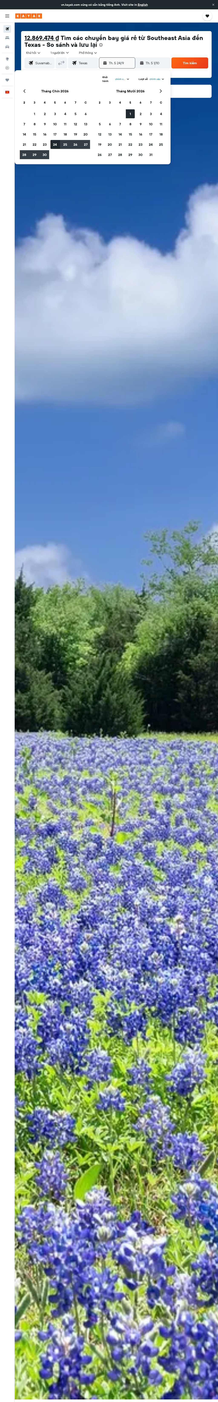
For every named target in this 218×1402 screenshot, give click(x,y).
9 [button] (45, 124)
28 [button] (24, 155)
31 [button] (150, 155)
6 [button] (86, 114)
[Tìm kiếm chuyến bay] (7, 29)
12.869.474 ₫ (41, 37)
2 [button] (45, 114)
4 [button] (65, 114)
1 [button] (34, 114)
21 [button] (24, 144)
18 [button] (65, 134)
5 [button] (75, 114)
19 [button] (75, 134)
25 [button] (65, 144)
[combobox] (88, 53)
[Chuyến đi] (7, 80)
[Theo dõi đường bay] (7, 68)
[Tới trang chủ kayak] (28, 16)
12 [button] (75, 124)
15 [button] (34, 134)
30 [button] (45, 155)
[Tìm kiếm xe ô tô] (7, 47)
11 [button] (65, 124)
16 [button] (44, 134)
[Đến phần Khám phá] (7, 59)
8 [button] (35, 124)
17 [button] (54, 134)
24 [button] (55, 144)
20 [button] (85, 134)
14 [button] (24, 134)
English (143, 5)
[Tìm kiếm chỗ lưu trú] (7, 38)
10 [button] (55, 124)
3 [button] (55, 114)
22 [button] (34, 144)
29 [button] (34, 155)
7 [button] (24, 124)
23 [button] (45, 144)
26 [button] (75, 144)
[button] (213, 4)
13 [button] (85, 124)
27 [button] (85, 144)
